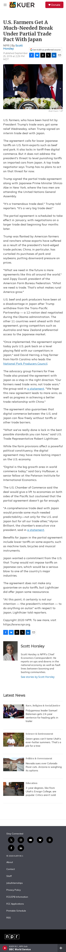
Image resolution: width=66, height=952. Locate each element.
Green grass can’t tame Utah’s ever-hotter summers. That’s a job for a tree (43, 742)
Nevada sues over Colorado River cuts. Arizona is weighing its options (44, 767)
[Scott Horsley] (10, 651)
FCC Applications (15, 904)
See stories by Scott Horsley (37, 677)
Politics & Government (39, 758)
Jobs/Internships (14, 883)
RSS (8, 918)
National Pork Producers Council (25, 363)
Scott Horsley (13, 47)
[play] (5, 948)
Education (31, 783)
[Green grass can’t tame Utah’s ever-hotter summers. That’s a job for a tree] (13, 740)
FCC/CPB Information (17, 897)
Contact (10, 869)
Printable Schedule (16, 911)
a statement (35, 388)
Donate (55, 4)
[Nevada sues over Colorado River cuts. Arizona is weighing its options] (13, 764)
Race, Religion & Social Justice (43, 705)
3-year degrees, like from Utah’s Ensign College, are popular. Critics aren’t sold (41, 791)
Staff (9, 876)
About (9, 862)
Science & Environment (39, 733)
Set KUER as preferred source (47, 49)
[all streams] (62, 948)
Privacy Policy (13, 890)
